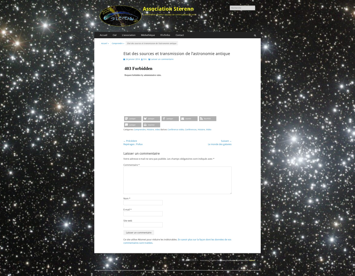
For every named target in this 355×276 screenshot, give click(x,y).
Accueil (103, 35)
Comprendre (118, 43)
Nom (126, 198)
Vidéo (208, 129)
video (157, 129)
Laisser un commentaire (162, 59)
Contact (180, 35)
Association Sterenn (168, 9)
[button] (132, 118)
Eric (145, 59)
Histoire (150, 129)
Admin (252, 260)
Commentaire (131, 164)
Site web (127, 220)
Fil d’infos (165, 35)
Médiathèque (148, 35)
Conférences (191, 129)
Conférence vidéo (176, 129)
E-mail (127, 209)
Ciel (114, 35)
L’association (128, 35)
